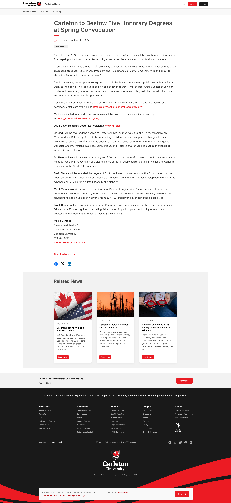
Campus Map (148, 410)
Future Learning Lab (85, 432)
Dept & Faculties (117, 414)
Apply (191, 4)
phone (53, 442)
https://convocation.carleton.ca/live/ (78, 118)
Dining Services (149, 428)
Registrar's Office (118, 425)
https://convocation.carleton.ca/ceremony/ (118, 107)
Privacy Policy (100, 475)
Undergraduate (44, 410)
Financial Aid (43, 425)
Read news (63, 357)
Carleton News (52, 4)
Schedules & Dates (84, 410)
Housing (114, 421)
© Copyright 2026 (129, 475)
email (60, 442)
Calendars (81, 425)
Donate (203, 4)
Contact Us (184, 380)
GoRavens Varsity (182, 417)
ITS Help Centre (117, 432)
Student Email (116, 417)
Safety (145, 425)
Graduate (42, 414)
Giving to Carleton (182, 410)
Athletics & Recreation (183, 414)
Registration (116, 428)
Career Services (117, 410)
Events (145, 417)
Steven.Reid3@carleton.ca (69, 242)
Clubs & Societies (150, 432)
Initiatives (42, 432)
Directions (147, 414)
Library (80, 417)
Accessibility (114, 475)
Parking (146, 421)
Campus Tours (44, 428)
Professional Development (49, 421)
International (43, 417)
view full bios (112, 125)
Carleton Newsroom (65, 254)
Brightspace (82, 414)
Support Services (84, 421)
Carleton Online (83, 428)
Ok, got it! (181, 494)
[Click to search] (184, 4)
